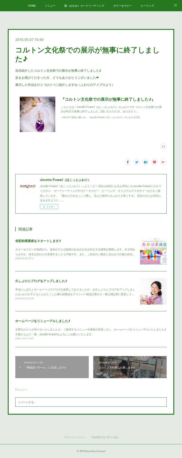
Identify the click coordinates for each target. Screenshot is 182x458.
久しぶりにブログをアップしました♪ (41, 280)
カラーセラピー (122, 5)
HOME (32, 5)
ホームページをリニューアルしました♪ (42, 320)
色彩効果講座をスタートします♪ (38, 240)
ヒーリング (147, 5)
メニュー (50, 5)
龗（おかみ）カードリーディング (84, 5)
